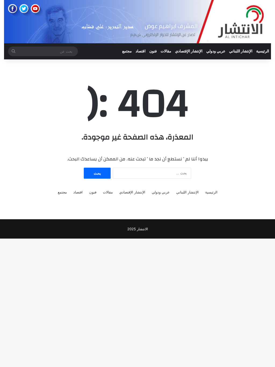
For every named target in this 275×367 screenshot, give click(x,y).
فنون (153, 51)
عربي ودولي (215, 51)
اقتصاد (141, 51)
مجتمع (127, 51)
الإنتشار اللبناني (240, 51)
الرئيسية (262, 51)
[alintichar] (137, 21)
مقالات (166, 51)
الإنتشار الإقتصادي (188, 51)
